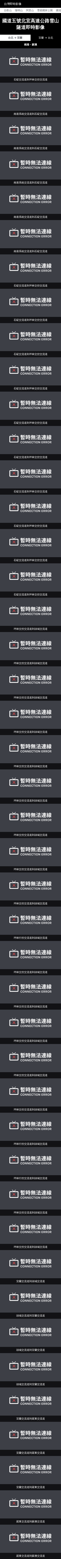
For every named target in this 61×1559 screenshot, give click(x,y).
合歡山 (8, 10)
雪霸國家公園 (45, 10)
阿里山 (30, 10)
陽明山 (19, 10)
